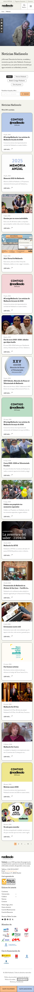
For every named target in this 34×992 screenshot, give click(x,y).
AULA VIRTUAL (7, 1)
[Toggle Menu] (31, 6)
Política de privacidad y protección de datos (16, 977)
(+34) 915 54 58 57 (13, 869)
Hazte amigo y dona (7, 905)
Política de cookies (10, 979)
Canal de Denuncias (7, 912)
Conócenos (5, 891)
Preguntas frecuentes (20, 1)
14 (28, 844)
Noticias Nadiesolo (21, 77)
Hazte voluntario (6, 907)
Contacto (30, 1)
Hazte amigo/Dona (25, 989)
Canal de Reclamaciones (8, 910)
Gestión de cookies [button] (22, 979)
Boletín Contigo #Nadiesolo (17, 81)
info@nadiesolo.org (11, 871)
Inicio (3, 11)
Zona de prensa (17, 84)
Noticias (4, 899)
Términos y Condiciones (16, 982)
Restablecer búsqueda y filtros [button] (9, 90)
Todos (9, 77)
